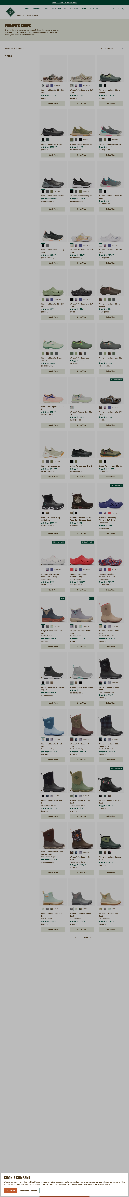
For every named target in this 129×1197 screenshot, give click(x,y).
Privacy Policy (104, 1184)
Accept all (10, 1190)
